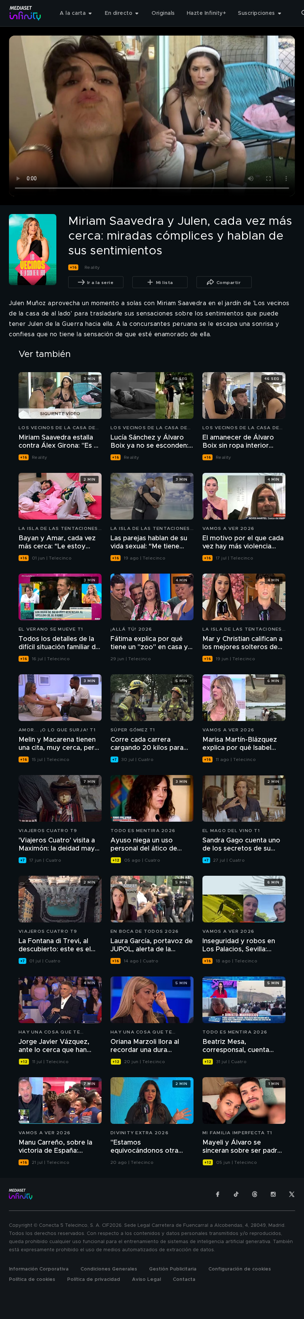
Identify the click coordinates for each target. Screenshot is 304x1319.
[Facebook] (217, 1194)
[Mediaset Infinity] (25, 13)
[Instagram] (273, 1194)
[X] (291, 1194)
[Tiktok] (236, 1194)
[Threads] (254, 1194)
